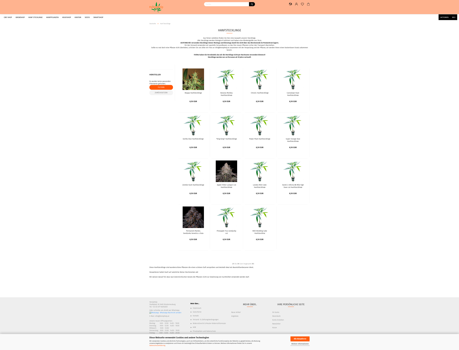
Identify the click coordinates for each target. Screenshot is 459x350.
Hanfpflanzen (52, 17)
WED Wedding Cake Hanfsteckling (259, 232)
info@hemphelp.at (162, 316)
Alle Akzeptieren (300, 339)
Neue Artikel (236, 312)
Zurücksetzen (161, 93)
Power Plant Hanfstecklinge (259, 139)
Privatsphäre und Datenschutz (204, 331)
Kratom (78, 17)
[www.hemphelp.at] (161, 7)
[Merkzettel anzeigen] (302, 4)
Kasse (274, 328)
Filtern (161, 87)
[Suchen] (252, 4)
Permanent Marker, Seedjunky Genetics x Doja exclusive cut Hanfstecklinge (193, 232)
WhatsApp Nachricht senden (170, 313)
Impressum (197, 308)
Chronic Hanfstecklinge (260, 93)
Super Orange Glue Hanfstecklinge (293, 140)
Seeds (87, 17)
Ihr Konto (275, 312)
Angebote (234, 316)
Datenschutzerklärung (157, 345)
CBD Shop (8, 17)
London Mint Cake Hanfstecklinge (260, 186)
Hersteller (155, 74)
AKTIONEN (444, 17)
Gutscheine (197, 312)
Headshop (66, 17)
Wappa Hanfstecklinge (193, 93)
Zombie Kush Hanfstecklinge (193, 185)
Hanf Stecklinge (35, 17)
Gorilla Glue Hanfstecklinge (193, 139)
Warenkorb (276, 316)
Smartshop (98, 17)
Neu (453, 17)
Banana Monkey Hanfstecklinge (226, 94)
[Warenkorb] (308, 4)
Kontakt (196, 316)
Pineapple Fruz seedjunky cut (226, 232)
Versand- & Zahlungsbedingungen (206, 320)
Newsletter (276, 324)
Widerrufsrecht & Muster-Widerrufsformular (209, 323)
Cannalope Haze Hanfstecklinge (293, 94)
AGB (194, 327)
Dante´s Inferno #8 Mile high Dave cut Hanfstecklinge (293, 186)
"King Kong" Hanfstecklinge (226, 139)
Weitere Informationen (300, 344)
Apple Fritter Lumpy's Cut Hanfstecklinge (226, 186)
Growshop (20, 17)
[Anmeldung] (296, 4)
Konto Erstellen (278, 320)
